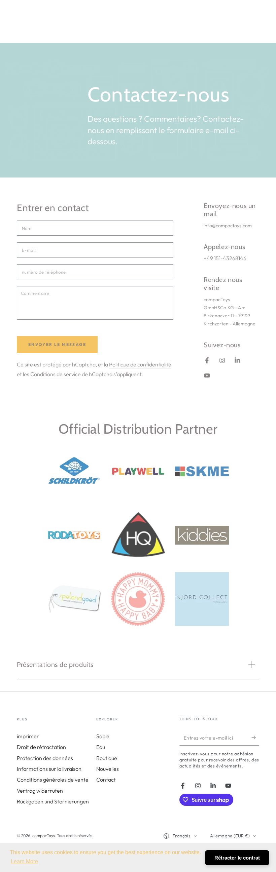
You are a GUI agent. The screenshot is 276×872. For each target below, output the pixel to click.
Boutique (106, 758)
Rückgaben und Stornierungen (53, 801)
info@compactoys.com (228, 226)
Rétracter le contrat (237, 858)
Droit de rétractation (41, 747)
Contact (106, 779)
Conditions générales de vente (53, 779)
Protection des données (45, 758)
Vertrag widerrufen (40, 790)
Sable (102, 736)
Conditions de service (55, 374)
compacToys (43, 835)
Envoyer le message (57, 344)
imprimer (28, 736)
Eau (100, 747)
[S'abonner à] (255, 737)
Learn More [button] (24, 861)
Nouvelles (107, 768)
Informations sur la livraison (49, 768)
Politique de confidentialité (140, 364)
